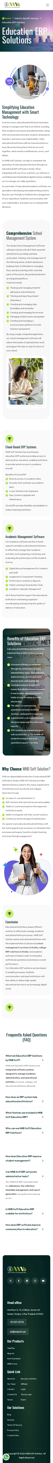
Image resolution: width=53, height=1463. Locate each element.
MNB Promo (12, 1364)
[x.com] (10, 1280)
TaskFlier (11, 1348)
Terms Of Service (14, 1425)
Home (7, 18)
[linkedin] (27, 1280)
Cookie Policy (13, 1435)
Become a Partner (29, 1379)
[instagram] (35, 1280)
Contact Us (12, 1394)
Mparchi (10, 1353)
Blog (9, 1414)
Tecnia (10, 1399)
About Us (11, 1379)
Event (23, 1399)
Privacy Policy (13, 1430)
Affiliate (24, 1384)
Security (10, 1420)
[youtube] (43, 1280)
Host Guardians (14, 1358)
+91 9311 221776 (17, 1322)
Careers (10, 1389)
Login (23, 1389)
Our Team (11, 1384)
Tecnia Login (26, 1394)
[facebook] (18, 1280)
